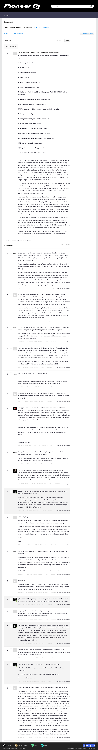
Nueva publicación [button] (88, 33)
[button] (11, 52)
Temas (6, 33)
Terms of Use (22, 748)
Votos (68, 244)
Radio (35, 745)
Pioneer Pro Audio (23, 745)
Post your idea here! (41, 27)
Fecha (62, 244)
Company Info (91, 748)
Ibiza (45, 745)
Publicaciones (18, 33)
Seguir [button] (67, 40)
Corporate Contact (82, 748)
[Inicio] (22, 6)
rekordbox (10, 46)
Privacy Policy (14, 748)
